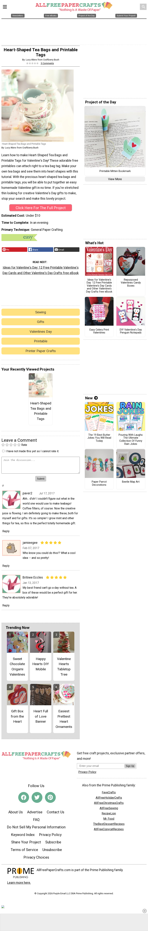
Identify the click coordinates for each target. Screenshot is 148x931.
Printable (40, 341)
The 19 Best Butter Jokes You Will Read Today (99, 438)
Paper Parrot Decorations (99, 483)
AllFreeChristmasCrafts (109, 803)
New (89, 398)
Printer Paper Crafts (40, 351)
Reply (6, 531)
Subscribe (53, 842)
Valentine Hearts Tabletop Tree (64, 666)
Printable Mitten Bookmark (115, 171)
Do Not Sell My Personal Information (36, 827)
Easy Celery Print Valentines (99, 331)
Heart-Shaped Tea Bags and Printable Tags (40, 411)
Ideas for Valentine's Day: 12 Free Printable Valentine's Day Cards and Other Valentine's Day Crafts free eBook (41, 270)
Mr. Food (108, 818)
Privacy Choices (36, 857)
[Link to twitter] (37, 797)
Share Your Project (26, 842)
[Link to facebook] (23, 797)
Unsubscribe (52, 850)
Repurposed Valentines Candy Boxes (131, 282)
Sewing (40, 312)
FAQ (36, 819)
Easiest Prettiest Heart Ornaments (64, 719)
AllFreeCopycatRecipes (109, 829)
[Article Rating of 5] (32, 63)
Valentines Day (41, 331)
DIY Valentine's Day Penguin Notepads (131, 331)
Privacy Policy (50, 835)
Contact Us (55, 812)
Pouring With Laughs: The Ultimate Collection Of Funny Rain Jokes (131, 439)
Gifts (40, 322)
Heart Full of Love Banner (40, 716)
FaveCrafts (109, 792)
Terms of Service (24, 850)
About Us (15, 812)
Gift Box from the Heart (17, 716)
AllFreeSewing (109, 808)
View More (115, 179)
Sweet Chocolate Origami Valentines (17, 666)
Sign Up (130, 766)
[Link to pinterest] (50, 797)
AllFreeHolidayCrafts (109, 797)
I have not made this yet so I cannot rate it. (32, 451)
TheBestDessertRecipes (109, 824)
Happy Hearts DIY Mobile (40, 664)
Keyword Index (23, 835)
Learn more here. (19, 882)
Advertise (34, 812)
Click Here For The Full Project (41, 208)
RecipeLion (109, 813)
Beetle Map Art (131, 481)
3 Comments (47, 63)
